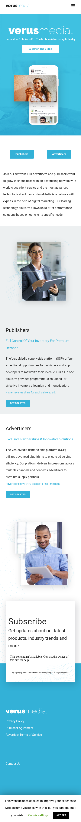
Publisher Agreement (19, 728)
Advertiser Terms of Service (24, 735)
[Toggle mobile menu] (73, 6)
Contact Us (13, 763)
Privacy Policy (15, 721)
